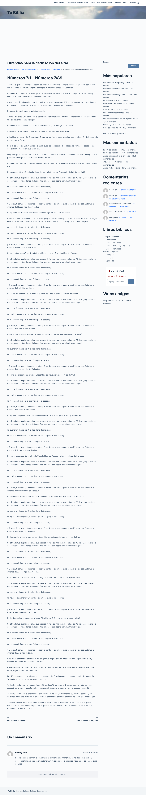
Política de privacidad (38, 791)
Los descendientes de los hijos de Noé (120, 118)
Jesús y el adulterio (111, 168)
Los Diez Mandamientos (113, 113)
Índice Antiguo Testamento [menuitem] (101, 3)
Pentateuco (111, 240)
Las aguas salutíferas (126, 190)
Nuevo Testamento (111, 252)
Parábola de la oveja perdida (115, 94)
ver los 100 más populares (114, 133)
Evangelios (110, 255)
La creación (108, 100)
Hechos (109, 258)
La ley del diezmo (111, 150)
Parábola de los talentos (113, 88)
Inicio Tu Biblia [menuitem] (59, 3)
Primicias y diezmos (111, 153)
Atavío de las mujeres (112, 162)
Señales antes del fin (112, 128)
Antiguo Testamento (112, 237)
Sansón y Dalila (109, 125)
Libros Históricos (113, 243)
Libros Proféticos (113, 249)
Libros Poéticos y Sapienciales (119, 246)
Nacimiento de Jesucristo (114, 103)
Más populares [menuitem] (120, 3)
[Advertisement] (73, 37)
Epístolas (110, 261)
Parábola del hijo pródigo (114, 82)
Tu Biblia (15, 12)
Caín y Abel (108, 109)
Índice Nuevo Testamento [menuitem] (78, 3)
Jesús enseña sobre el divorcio (116, 156)
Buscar (106, 62)
